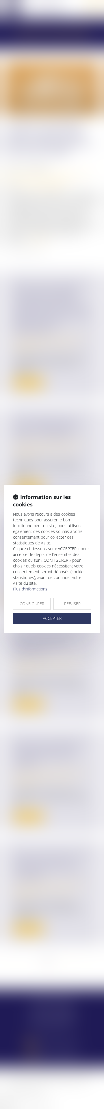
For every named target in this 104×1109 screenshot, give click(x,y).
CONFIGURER (32, 603)
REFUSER (72, 603)
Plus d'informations (30, 589)
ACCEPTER (52, 618)
